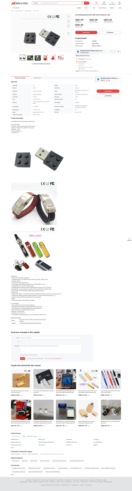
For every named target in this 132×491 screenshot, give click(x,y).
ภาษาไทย (91, 481)
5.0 (102, 80)
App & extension (102, 8)
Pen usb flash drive (98, 442)
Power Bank (69, 439)
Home (12, 10)
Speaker (95, 445)
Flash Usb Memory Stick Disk (108, 468)
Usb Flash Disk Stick (62, 468)
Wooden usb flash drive (71, 442)
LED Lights (96, 439)
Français (46, 481)
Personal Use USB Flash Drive (59, 461)
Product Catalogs (32, 436)
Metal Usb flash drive (16, 442)
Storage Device (28, 10)
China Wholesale (59, 480)
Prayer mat (68, 445)
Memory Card (41, 439)
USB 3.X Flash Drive (44, 461)
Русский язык (52, 481)
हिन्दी (86, 481)
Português (40, 481)
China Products (36, 480)
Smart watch (41, 445)
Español (35, 481)
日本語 (82, 481)
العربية (74, 481)
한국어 (78, 481)
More (12, 474)
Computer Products (19, 10)
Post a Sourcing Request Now (53, 358)
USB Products (15, 461)
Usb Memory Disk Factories (18, 468)
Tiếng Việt (101, 481)
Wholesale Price (68, 480)
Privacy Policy (89, 485)
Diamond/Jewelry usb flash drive (46, 442)
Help (94, 8)
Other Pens (24, 461)
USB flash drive (14, 439)
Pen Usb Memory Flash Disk (18, 472)
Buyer (86, 8)
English (30, 481)
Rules (120, 8)
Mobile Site (99, 480)
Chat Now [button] (111, 32)
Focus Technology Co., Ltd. (56, 485)
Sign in (119, 4)
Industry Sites (76, 480)
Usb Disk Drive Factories (49, 468)
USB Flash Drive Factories (34, 468)
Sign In (77, 71)
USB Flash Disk (36, 10)
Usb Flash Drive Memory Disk (91, 468)
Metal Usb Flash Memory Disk (35, 472)
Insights (104, 480)
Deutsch (63, 481)
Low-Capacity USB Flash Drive (77, 461)
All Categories (16, 8)
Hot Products (28, 480)
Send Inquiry (86, 32)
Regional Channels (84, 480)
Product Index (92, 480)
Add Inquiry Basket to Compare (41, 63)
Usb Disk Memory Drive (76, 468)
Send (22, 358)
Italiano (58, 481)
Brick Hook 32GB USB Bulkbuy (53, 472)
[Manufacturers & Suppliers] (19, 3)
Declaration (81, 485)
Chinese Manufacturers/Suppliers (48, 480)
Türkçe (95, 481)
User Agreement (74, 485)
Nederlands (69, 481)
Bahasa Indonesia (108, 481)
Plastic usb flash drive (16, 445)
